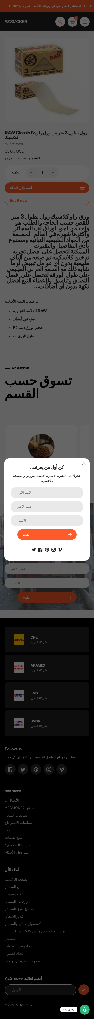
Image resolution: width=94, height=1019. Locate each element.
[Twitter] (34, 549)
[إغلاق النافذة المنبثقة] (84, 463)
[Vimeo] (60, 549)
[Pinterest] (47, 549)
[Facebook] (40, 549)
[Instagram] (53, 549)
